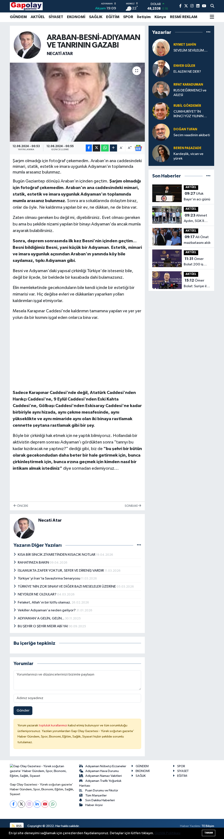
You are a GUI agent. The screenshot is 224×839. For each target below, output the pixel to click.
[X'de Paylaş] (96, 148)
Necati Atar (60, 54)
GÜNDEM (18, 17)
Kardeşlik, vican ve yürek (188, 156)
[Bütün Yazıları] (139, 545)
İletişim (144, 17)
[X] (21, 804)
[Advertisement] (77, 355)
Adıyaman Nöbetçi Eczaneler (105, 766)
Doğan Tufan (185, 129)
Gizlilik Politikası (167, 833)
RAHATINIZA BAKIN (34, 562)
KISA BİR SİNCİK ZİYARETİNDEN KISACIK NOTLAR (57, 555)
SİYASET (56, 17)
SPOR (128, 17)
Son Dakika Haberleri (100, 800)
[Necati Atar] (27, 45)
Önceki (22, 505)
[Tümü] (208, 32)
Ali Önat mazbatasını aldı (197, 240)
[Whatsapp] (52, 804)
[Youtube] (45, 804)
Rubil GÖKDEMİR (187, 105)
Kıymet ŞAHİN (184, 44)
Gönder (23, 710)
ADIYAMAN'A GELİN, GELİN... (41, 618)
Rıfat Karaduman (188, 84)
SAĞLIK (95, 17)
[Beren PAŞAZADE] (161, 153)
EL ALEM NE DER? (187, 72)
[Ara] (212, 6)
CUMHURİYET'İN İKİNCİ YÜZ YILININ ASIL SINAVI (188, 114)
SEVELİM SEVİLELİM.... (190, 50)
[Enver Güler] (161, 68)
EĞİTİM (112, 17)
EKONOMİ (76, 17)
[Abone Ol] (138, 148)
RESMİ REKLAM (183, 17)
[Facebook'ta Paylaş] (89, 148)
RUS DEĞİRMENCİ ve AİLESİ (189, 93)
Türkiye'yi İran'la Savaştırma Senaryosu (49, 578)
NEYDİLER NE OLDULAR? (37, 594)
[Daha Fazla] (113, 148)
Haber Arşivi (94, 805)
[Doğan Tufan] (161, 132)
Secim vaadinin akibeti (191, 135)
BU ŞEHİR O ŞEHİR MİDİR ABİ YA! (43, 626)
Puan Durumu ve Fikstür (101, 790)
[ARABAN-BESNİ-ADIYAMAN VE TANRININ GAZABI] (77, 102)
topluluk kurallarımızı (53, 725)
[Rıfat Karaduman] (161, 90)
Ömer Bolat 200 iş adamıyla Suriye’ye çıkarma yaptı (195, 262)
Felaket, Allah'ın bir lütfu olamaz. (45, 602)
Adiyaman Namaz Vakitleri (103, 775)
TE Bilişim (207, 826)
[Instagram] (29, 804)
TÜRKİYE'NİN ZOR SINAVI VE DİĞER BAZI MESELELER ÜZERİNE (67, 586)
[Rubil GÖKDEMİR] (161, 111)
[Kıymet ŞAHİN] (161, 47)
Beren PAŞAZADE (187, 148)
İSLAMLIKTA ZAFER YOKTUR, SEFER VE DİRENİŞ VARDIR (61, 571)
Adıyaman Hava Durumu (102, 771)
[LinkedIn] (37, 804)
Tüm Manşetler (96, 795)
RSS (19, 826)
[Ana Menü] (212, 17)
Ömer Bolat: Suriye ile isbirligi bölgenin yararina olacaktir (196, 284)
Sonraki (131, 505)
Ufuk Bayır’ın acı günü (197, 196)
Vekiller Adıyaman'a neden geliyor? (47, 610)
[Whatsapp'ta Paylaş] (105, 148)
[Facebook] (13, 804)
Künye (160, 17)
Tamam (208, 833)
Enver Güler (184, 65)
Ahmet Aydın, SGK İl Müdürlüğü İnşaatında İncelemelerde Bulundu (196, 218)
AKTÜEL (38, 17)
